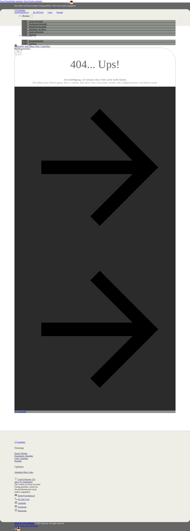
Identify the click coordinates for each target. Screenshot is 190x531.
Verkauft (32, 34)
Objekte (26, 15)
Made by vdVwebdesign (24, 523)
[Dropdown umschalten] (71, 2)
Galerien (32, 43)
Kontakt (60, 12)
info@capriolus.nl (21, 12)
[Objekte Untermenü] (32, 16)
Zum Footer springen (33, 1)
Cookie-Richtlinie (31, 526)
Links (50, 12)
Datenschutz (19, 526)
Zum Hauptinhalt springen (11, 1)
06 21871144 (38, 12)
